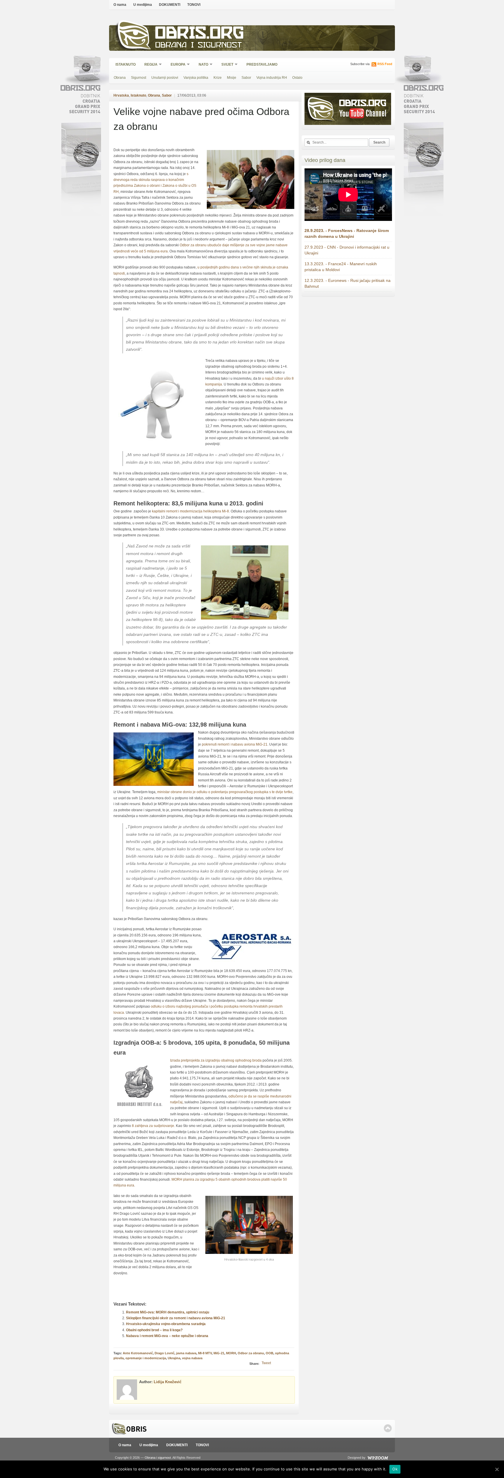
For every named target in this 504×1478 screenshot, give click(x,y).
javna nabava (186, 1353)
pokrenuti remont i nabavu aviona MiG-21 (234, 744)
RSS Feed (384, 64)
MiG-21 (219, 1353)
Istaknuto (126, 64)
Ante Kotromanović (138, 1353)
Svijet (225, 64)
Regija (149, 64)
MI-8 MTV (205, 1353)
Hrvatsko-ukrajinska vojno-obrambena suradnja (166, 1324)
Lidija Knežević (167, 1382)
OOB (269, 1353)
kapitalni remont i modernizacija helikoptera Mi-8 (190, 511)
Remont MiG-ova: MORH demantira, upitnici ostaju (167, 1312)
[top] (388, 1428)
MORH (231, 1353)
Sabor (246, 78)
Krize (218, 78)
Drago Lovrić (164, 1353)
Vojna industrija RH (271, 78)
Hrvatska (121, 95)
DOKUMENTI (169, 5)
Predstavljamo (261, 64)
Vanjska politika (195, 78)
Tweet (266, 1363)
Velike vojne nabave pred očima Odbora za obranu (201, 119)
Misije (231, 78)
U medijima (142, 5)
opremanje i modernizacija (145, 1358)
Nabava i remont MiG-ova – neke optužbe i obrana (167, 1336)
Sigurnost (138, 78)
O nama (119, 5)
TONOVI (193, 5)
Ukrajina (174, 1358)
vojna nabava (192, 1358)
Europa (176, 64)
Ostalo (297, 78)
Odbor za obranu (251, 1353)
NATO (201, 64)
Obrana (120, 78)
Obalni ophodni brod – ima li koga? (154, 1330)
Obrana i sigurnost (198, 45)
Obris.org (199, 34)
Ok (395, 1469)
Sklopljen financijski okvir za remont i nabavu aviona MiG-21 (175, 1318)
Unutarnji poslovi (164, 78)
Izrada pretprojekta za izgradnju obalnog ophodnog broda (216, 1060)
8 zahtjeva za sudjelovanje (153, 1126)
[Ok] (497, 1469)
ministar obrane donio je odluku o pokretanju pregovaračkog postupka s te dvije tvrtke (225, 792)
